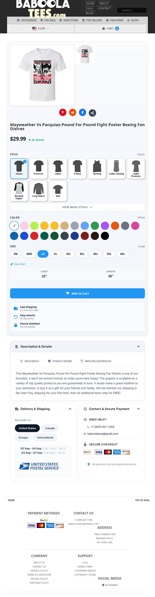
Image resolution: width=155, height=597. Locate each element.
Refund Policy (39, 578)
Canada (50, 428)
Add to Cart (80, 293)
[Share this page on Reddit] (72, 112)
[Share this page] (92, 113)
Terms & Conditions (39, 574)
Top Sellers (94, 20)
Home (90, 3)
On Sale (50, 20)
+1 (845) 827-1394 (102, 426)
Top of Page (142, 500)
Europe (23, 437)
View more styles (75, 207)
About (104, 3)
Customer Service (85, 570)
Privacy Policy (39, 570)
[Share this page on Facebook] (82, 112)
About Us (39, 562)
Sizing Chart (85, 566)
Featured (117, 20)
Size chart (19, 264)
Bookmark (111, 584)
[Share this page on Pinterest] (62, 112)
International (45, 437)
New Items (70, 20)
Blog (89, 13)
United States (27, 428)
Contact (104, 8)
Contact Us (39, 566)
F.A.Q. (89, 8)
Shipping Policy (39, 582)
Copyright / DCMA (85, 574)
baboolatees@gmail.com (102, 433)
